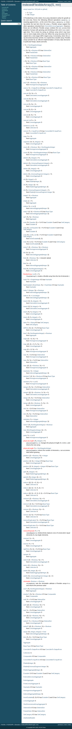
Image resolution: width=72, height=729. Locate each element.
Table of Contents (8, 5)
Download (5, 10)
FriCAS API (10, 1)
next (65, 1)
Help (3, 12)
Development (6, 15)
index (69, 1)
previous (60, 1)
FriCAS (3, 1)
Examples (5, 13)
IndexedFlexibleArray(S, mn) (29, 1)
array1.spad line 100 (30, 9)
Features (4, 9)
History (4, 18)
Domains (17, 1)
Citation (4, 16)
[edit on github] (42, 9)
